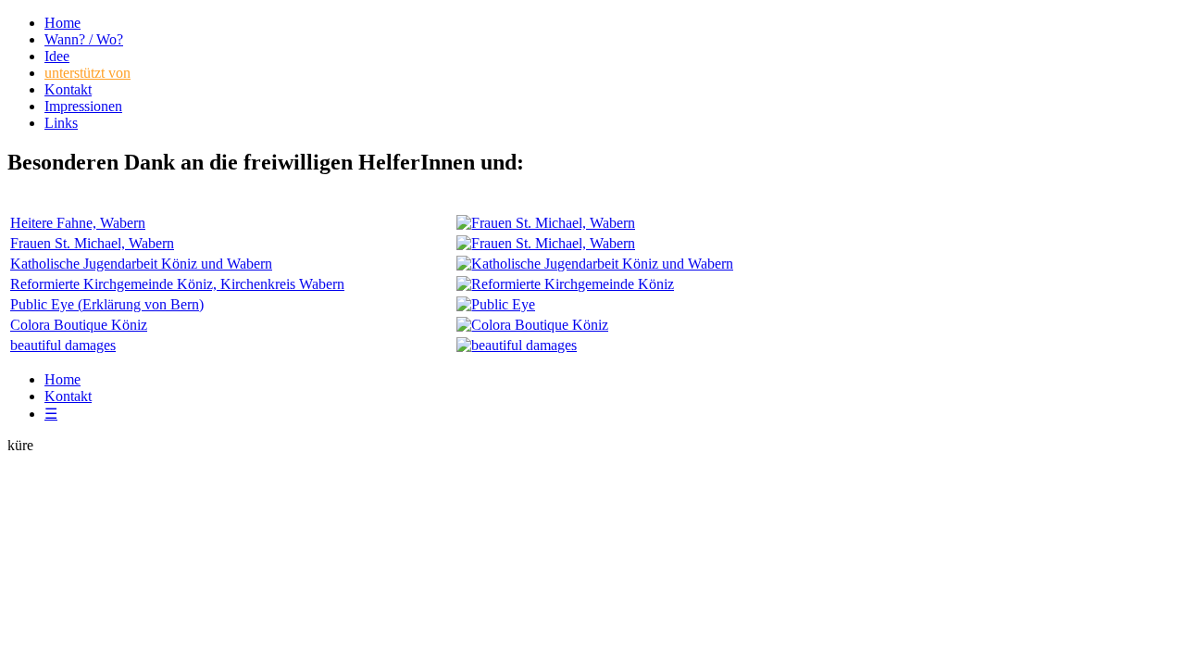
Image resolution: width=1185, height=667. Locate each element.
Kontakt (68, 89)
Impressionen (83, 106)
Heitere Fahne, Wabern (77, 223)
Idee (56, 56)
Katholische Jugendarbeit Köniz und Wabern (141, 263)
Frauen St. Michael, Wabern (92, 243)
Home (62, 23)
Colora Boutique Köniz (78, 325)
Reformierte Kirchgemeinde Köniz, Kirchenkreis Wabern (177, 284)
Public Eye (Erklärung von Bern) (107, 304)
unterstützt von (87, 73)
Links (61, 123)
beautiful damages (63, 345)
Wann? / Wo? (83, 39)
